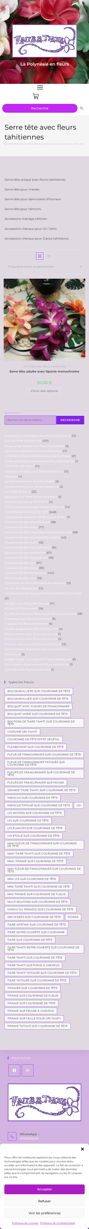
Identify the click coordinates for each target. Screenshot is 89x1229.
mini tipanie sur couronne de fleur (36, 894)
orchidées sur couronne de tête (34, 917)
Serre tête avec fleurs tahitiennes (44, 366)
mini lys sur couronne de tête (31, 879)
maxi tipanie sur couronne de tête (35, 861)
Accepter (44, 1189)
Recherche (13, 412)
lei (79, 805)
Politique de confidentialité (57, 1223)
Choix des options (44, 391)
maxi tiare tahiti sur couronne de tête (39, 853)
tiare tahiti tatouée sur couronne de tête (42, 972)
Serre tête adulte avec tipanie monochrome (44, 371)
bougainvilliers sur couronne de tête (38, 691)
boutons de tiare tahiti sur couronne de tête (41, 723)
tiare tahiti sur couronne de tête (35, 957)
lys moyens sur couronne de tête (34, 813)
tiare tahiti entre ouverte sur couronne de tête (43, 949)
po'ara (73, 917)
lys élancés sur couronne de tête (35, 828)
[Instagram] (27, 1070)
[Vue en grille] (39, 256)
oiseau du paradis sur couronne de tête (40, 909)
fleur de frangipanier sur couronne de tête (44, 754)
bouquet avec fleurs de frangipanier (38, 706)
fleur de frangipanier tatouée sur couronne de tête (36, 763)
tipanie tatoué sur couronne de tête (37, 1026)
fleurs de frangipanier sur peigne (35, 782)
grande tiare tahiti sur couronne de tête (41, 790)
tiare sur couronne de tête (29, 939)
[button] (82, 1149)
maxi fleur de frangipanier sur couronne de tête (42, 845)
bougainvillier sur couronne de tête (38, 698)
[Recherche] (82, 108)
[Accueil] (6, 144)
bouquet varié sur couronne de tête (37, 714)
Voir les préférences (45, 1213)
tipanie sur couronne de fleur (32, 995)
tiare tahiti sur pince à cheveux (33, 965)
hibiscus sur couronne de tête (32, 797)
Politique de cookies (25, 1223)
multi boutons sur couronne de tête (37, 901)
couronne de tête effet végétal (33, 739)
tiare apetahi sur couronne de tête (36, 924)
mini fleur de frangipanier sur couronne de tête (44, 870)
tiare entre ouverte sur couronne (36, 932)
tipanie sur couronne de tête (31, 1003)
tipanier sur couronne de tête (32, 988)
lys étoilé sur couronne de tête (33, 835)
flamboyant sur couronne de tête (35, 747)
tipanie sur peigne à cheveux (30, 1010)
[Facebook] (14, 1070)
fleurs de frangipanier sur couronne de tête (41, 774)
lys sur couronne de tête (28, 820)
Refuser (44, 1201)
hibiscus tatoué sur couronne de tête (38, 805)
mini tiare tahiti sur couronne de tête (38, 886)
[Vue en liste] (49, 256)
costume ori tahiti (22, 731)
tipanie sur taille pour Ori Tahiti (34, 1018)
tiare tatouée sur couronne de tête (37, 980)
